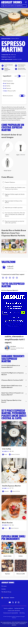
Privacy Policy (11, 322)
